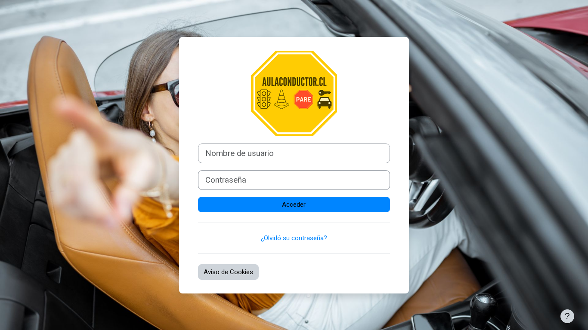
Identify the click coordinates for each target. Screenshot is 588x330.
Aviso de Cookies (228, 272)
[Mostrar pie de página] (567, 316)
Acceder (294, 204)
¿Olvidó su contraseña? (294, 238)
